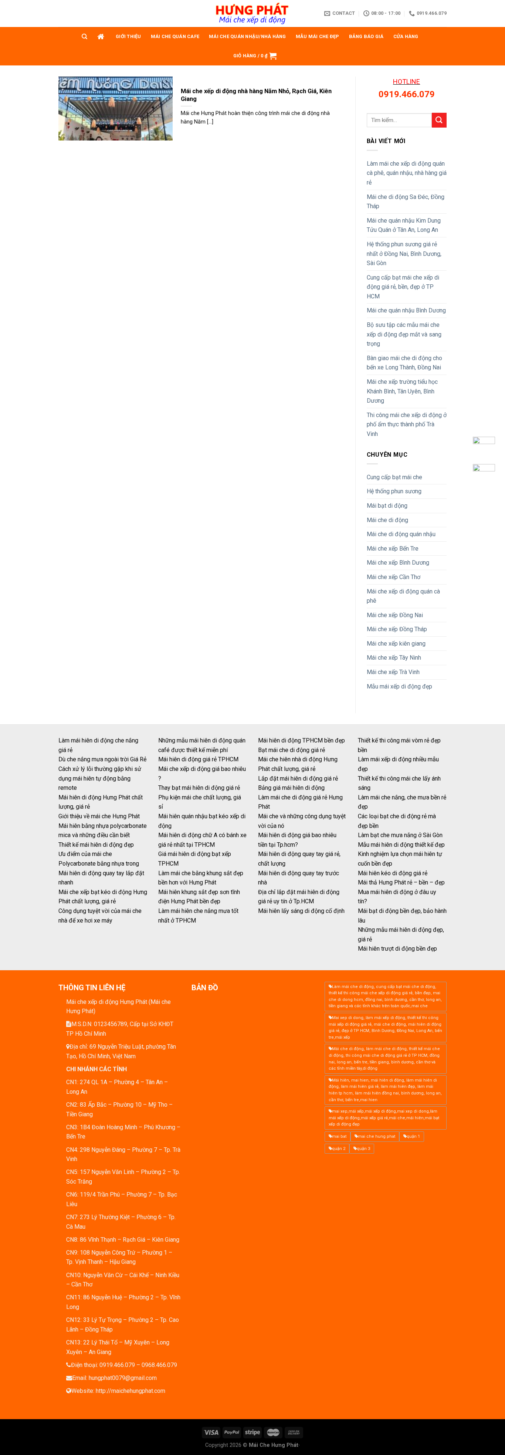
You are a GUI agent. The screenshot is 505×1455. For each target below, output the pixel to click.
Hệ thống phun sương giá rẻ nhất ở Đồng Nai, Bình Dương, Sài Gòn (404, 254)
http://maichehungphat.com (130, 1390)
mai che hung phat (376, 1136)
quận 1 (413, 1136)
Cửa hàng (405, 36)
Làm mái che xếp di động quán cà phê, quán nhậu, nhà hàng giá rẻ (407, 173)
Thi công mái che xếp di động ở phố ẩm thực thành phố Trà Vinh (407, 424)
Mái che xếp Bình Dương (398, 562)
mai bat (339, 1136)
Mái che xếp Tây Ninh (394, 657)
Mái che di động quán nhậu (401, 534)
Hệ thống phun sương (394, 491)
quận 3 (363, 1148)
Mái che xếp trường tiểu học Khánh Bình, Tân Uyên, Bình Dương (402, 391)
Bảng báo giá (366, 36)
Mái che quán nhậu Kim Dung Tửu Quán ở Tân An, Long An (404, 225)
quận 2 (338, 1148)
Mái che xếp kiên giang (396, 643)
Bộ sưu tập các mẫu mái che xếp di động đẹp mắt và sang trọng (404, 334)
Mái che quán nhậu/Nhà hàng (247, 36)
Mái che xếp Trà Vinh (393, 672)
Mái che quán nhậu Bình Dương (406, 310)
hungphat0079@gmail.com (123, 1377)
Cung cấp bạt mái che (394, 477)
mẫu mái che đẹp (317, 36)
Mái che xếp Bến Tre (392, 548)
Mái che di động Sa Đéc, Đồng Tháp (405, 201)
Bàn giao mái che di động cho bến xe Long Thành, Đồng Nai (404, 363)
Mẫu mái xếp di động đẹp (399, 686)
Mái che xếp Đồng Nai (395, 615)
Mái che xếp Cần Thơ (393, 577)
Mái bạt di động (387, 505)
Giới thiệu (128, 36)
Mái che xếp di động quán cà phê (403, 596)
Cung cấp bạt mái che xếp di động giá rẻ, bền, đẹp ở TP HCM (403, 287)
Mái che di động (387, 520)
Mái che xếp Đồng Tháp (397, 629)
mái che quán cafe (175, 36)
